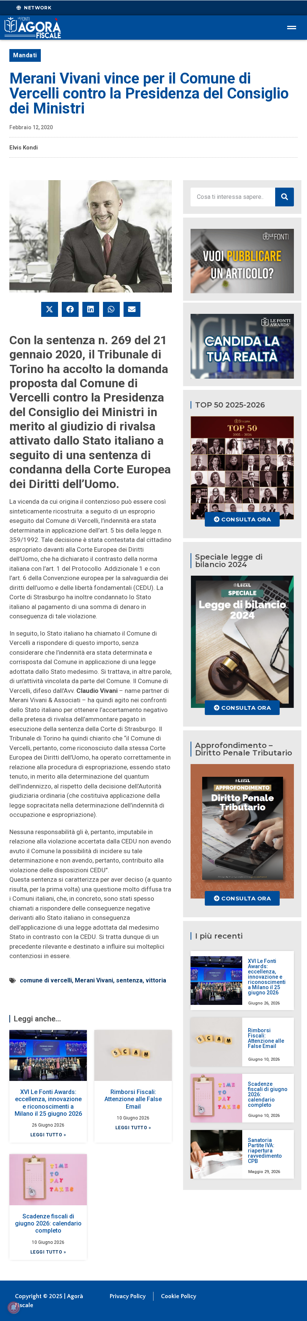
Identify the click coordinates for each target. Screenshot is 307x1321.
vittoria (156, 980)
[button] (49, 309)
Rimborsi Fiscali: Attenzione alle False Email (133, 1099)
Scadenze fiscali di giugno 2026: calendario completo (48, 1223)
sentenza (129, 980)
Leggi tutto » (48, 1134)
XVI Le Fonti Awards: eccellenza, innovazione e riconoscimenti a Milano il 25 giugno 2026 (48, 1102)
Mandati (25, 55)
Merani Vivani (94, 980)
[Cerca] (284, 197)
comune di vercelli (46, 980)
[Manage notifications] (13, 1308)
